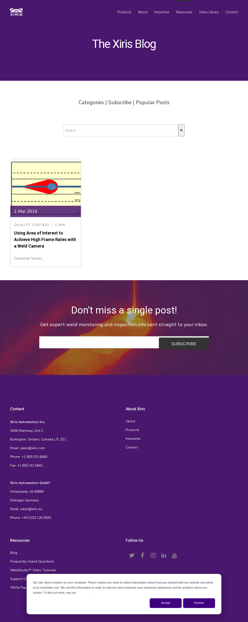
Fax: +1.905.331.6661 (26, 465)
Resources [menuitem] (184, 12)
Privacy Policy (86, 592)
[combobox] (120, 130)
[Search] (181, 130)
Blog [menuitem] (13, 552)
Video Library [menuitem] (209, 12)
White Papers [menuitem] (20, 587)
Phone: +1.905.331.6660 (28, 456)
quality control (32, 225)
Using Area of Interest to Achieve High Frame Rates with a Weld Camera (45, 239)
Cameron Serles (28, 258)
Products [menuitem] (124, 12)
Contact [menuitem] (232, 12)
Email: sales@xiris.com (27, 448)
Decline (199, 603)
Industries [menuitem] (161, 12)
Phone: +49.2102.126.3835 (30, 517)
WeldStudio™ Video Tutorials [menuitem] (33, 570)
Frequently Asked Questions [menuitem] (32, 561)
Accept (165, 603)
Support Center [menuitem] (22, 579)
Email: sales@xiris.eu (26, 509)
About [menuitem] (142, 12)
